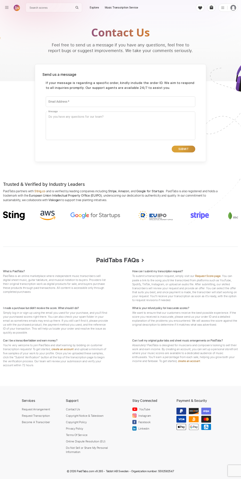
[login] (233, 8)
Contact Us (73, 409)
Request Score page (208, 276)
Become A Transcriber (36, 422)
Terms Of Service (76, 435)
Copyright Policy (76, 422)
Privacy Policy (74, 428)
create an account (62, 349)
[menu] (7, 7)
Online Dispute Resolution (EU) (85, 441)
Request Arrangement (36, 409)
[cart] (211, 8)
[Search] (77, 7)
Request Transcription (36, 415)
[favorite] (200, 8)
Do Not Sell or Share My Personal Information (87, 450)
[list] (223, 7)
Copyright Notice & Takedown (85, 415)
